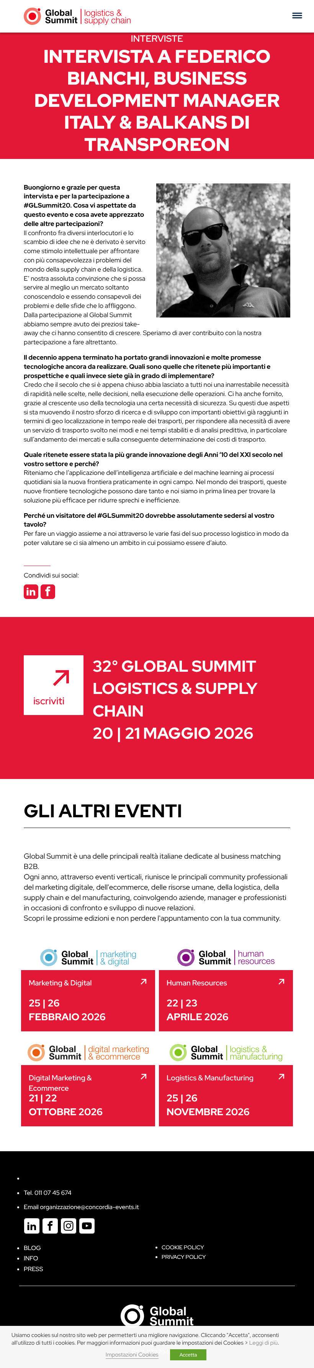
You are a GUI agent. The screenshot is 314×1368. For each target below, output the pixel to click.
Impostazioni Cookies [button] (132, 1354)
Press (33, 1269)
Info (31, 1258)
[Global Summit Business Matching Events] (157, 1316)
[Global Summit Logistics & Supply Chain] (77, 16)
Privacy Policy (184, 1257)
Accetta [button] (188, 1355)
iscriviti (48, 700)
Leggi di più (263, 1343)
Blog (32, 1248)
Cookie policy (183, 1247)
